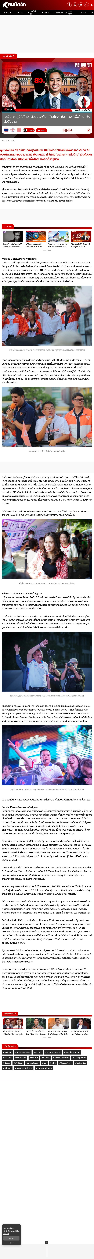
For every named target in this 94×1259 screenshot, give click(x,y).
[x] (75, 5)
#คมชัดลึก (7, 1052)
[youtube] (81, 5)
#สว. (44, 1063)
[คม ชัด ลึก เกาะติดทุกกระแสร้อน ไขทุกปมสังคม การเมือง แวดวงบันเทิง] (47, 5)
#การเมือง (7, 1057)
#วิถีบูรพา (7, 1068)
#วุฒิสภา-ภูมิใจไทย (44, 1068)
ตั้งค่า (11, 1243)
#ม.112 (53, 1063)
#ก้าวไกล (37, 1052)
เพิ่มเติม (6, 1234)
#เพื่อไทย (34, 1057)
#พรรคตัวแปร (32, 1063)
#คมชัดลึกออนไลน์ (22, 1052)
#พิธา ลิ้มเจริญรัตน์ (72, 1052)
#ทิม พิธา (45, 1057)
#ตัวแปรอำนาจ (65, 1063)
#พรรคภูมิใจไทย (79, 1057)
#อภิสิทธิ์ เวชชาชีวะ (61, 1057)
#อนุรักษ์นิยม (80, 1063)
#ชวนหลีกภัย (20, 1057)
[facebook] (69, 5)
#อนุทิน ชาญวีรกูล (52, 1052)
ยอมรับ (11, 1238)
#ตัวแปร (6, 1063)
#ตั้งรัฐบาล (18, 1063)
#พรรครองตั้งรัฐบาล (23, 1068)
